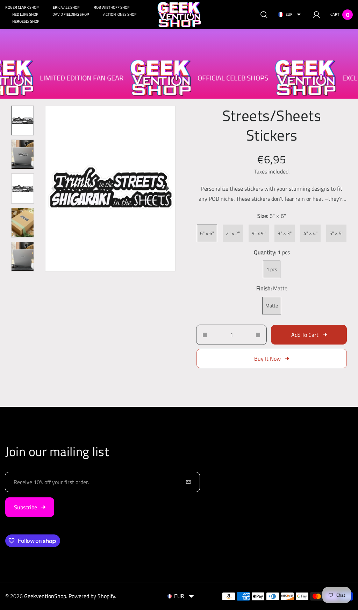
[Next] (168, 188)
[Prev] (53, 188)
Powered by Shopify (92, 596)
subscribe (25, 507)
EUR (289, 14)
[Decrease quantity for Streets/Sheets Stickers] (201, 335)
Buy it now (267, 358)
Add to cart (304, 335)
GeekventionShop (45, 596)
